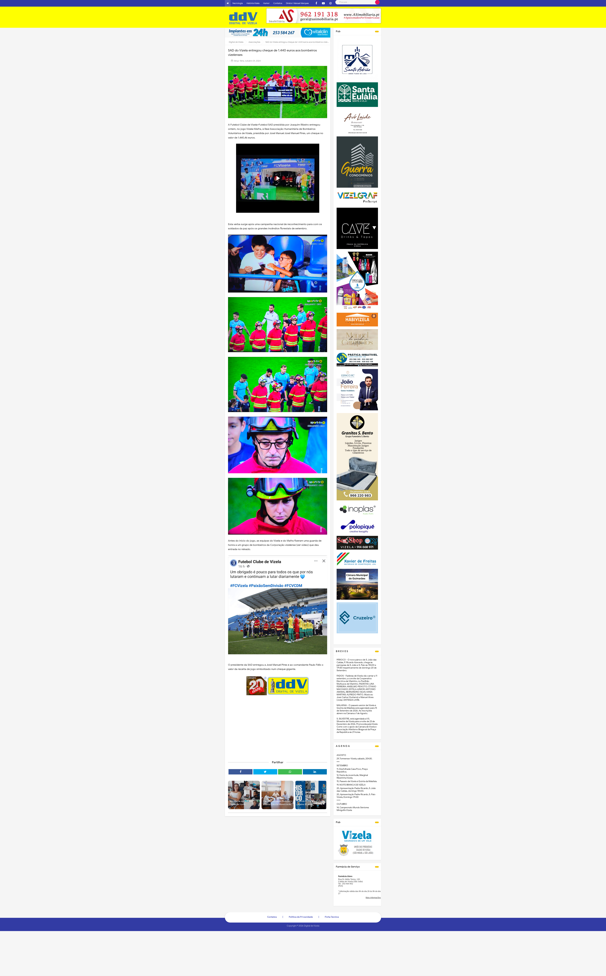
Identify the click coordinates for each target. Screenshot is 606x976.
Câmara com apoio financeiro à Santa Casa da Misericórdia (277, 803)
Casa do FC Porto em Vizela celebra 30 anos (310, 803)
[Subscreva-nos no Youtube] (323, 3)
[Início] (228, 3)
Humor (266, 3)
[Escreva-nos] (330, 3)
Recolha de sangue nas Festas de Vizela (241, 803)
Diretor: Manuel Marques (297, 3)
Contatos (277, 3)
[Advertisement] (277, 734)
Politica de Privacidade (301, 917)
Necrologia (237, 3)
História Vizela (253, 3)
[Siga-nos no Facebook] (316, 3)
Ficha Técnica (332, 917)
